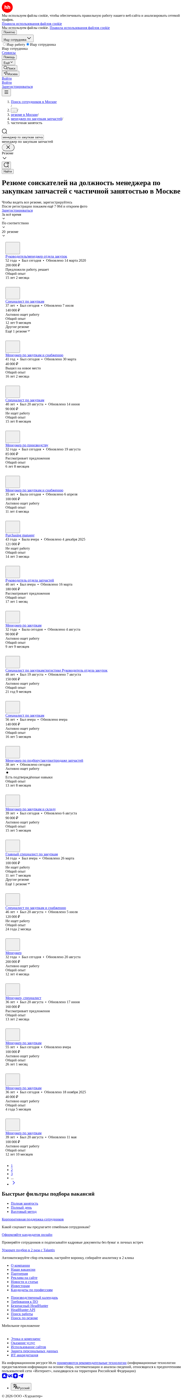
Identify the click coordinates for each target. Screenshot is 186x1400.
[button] (7, 78)
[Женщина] (12, 482)
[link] (9, 68)
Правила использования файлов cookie (80, 28)
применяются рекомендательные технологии (92, 1363)
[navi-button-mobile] (6, 92)
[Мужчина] (12, 248)
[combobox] (23, 137)
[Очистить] (8, 147)
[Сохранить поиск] (6, 165)
